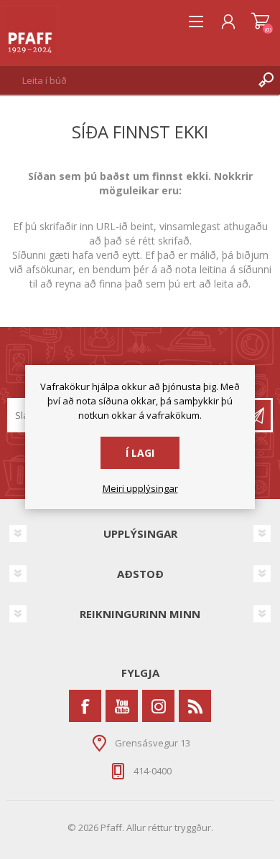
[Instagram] (158, 706)
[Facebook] (85, 706)
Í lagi (140, 453)
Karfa (260, 21)
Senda (256, 415)
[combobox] (126, 80)
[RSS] (195, 706)
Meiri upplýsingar (140, 489)
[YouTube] (122, 706)
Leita (265, 80)
